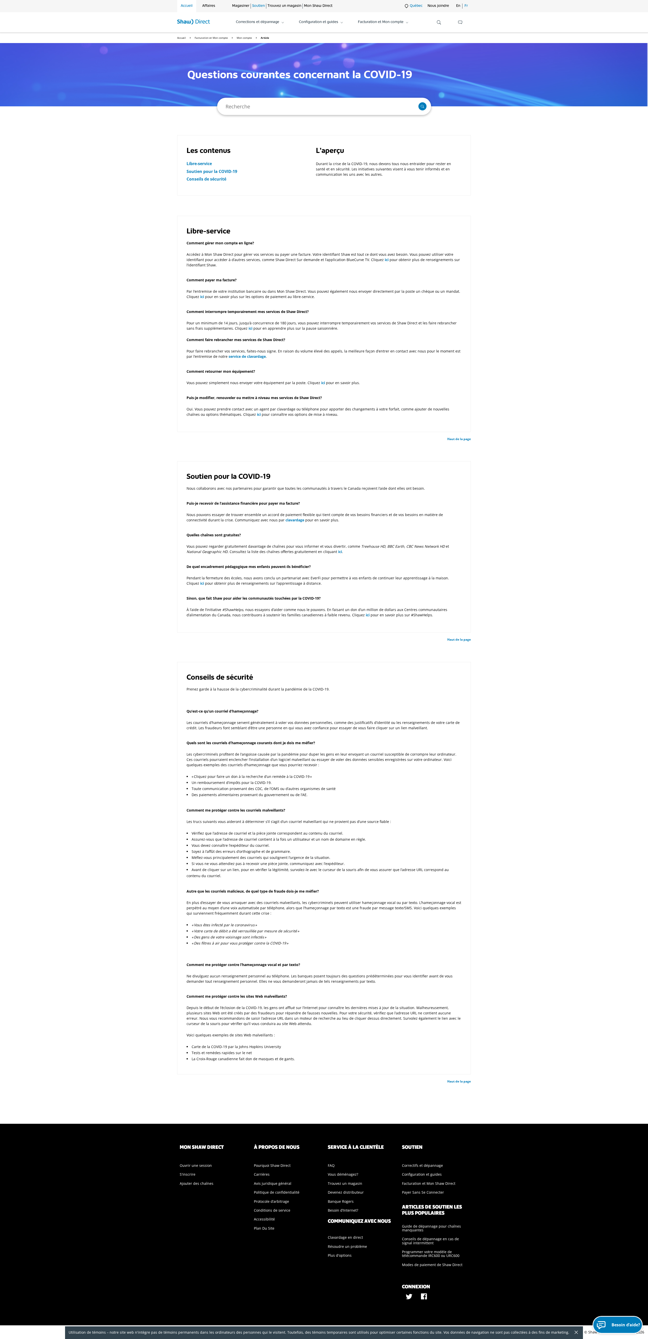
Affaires (208, 6)
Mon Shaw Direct (318, 6)
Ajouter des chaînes (196, 1183)
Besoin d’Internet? (343, 1210)
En (458, 6)
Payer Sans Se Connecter (423, 1192)
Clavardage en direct (345, 1237)
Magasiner (240, 6)
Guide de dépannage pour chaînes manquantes (431, 1228)
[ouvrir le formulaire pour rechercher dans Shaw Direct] (439, 22)
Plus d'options (340, 1255)
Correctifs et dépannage (422, 1165)
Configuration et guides (422, 1174)
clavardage (295, 520)
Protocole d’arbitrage (271, 1201)
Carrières (262, 1174)
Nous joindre (438, 6)
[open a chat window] (460, 22)
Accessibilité (264, 1219)
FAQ (331, 1165)
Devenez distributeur (346, 1192)
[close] (574, 1332)
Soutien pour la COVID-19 (212, 171)
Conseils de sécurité (206, 179)
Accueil (187, 6)
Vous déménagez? (343, 1174)
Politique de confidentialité (276, 1192)
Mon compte (245, 38)
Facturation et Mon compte (212, 38)
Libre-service (199, 163)
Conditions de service (272, 1210)
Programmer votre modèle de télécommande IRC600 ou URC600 (430, 1253)
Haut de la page (459, 439)
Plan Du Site (264, 1228)
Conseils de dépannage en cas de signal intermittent (430, 1240)
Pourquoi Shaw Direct (272, 1165)
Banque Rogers (341, 1201)
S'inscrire (187, 1174)
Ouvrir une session (196, 1165)
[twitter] (409, 1298)
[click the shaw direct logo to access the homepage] (193, 22)
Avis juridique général (272, 1183)
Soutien (258, 6)
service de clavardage (247, 356)
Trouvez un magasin (284, 6)
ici (387, 259)
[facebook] (424, 1298)
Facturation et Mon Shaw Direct (428, 1183)
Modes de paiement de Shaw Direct (432, 1264)
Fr (466, 6)
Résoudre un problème (347, 1246)
